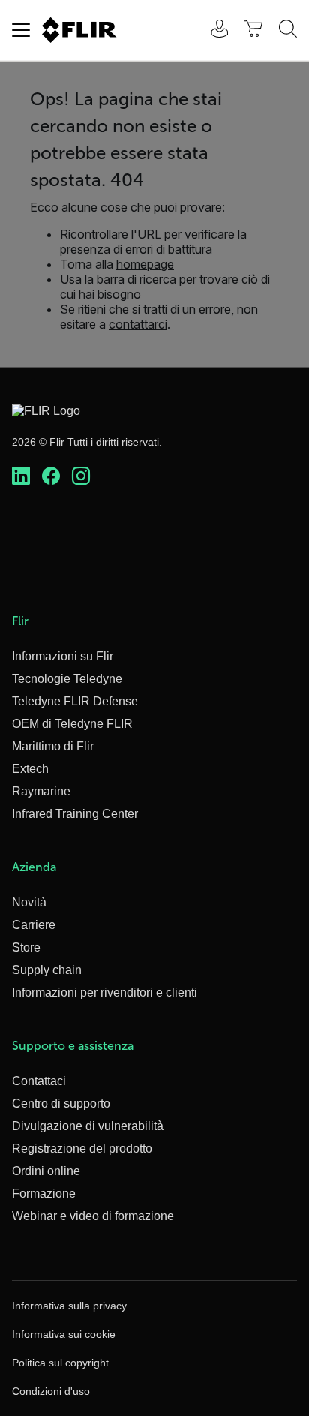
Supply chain (47, 970)
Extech (30, 768)
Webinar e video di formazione (93, 1216)
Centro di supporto (61, 1103)
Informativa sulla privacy (69, 1306)
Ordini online (46, 1171)
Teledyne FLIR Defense (75, 701)
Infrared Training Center (75, 813)
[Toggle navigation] (21, 30)
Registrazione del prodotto (82, 1148)
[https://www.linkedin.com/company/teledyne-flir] (21, 476)
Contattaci (39, 1081)
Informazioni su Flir (62, 656)
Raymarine (41, 791)
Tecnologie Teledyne (67, 678)
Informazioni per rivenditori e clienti (104, 992)
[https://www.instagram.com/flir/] (81, 476)
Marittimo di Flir (53, 746)
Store (26, 947)
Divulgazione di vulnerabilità (88, 1126)
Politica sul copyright (60, 1363)
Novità (29, 902)
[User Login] (211, 30)
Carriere (34, 924)
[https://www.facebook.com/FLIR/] (51, 476)
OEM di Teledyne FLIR (72, 723)
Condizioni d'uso (51, 1391)
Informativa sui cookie (64, 1334)
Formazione (44, 1193)
